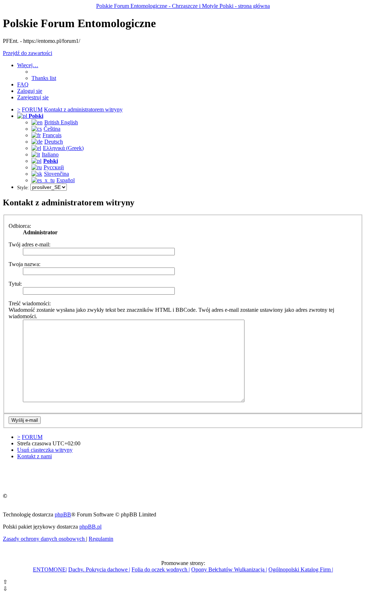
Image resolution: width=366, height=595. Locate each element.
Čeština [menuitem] (52, 129)
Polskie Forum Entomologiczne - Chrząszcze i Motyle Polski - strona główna (183, 6)
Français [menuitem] (52, 135)
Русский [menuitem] (54, 167)
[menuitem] (43, 78)
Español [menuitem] (65, 180)
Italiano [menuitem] (50, 154)
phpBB (63, 514)
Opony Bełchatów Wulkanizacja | (229, 569)
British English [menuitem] (61, 122)
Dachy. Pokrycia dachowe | (99, 569)
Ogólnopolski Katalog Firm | (300, 569)
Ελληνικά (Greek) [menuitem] (63, 148)
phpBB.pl (90, 527)
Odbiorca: (20, 226)
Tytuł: (15, 284)
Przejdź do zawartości (27, 53)
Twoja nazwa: (24, 264)
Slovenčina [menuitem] (56, 174)
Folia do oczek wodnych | (161, 569)
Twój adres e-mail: (29, 244)
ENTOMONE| (50, 569)
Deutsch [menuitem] (53, 142)
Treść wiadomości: (30, 303)
